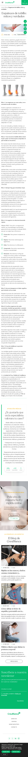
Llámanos (15, 515)
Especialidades (6, 547)
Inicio (2, 7)
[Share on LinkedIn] (25, 28)
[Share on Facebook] (25, 21)
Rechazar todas (16, 751)
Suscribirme (20, 701)
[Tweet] (25, 25)
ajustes (20, 748)
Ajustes (4, 754)
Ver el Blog (14, 661)
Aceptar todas (6, 751)
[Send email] (25, 32)
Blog (6, 7)
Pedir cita (24, 3)
